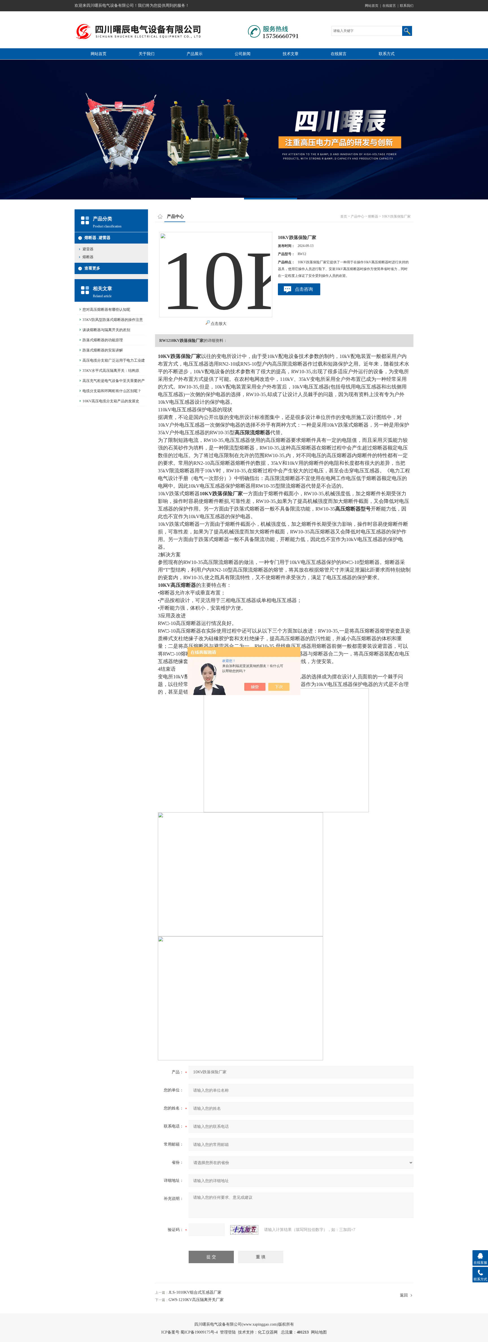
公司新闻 (242, 54)
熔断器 (87, 257)
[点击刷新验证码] (244, 1230)
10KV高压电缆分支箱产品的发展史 (110, 401)
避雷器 (87, 249)
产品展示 (194, 54)
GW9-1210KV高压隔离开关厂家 (196, 1300)
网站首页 (371, 6)
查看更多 (92, 268)
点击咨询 (304, 289)
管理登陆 (228, 1332)
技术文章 (291, 54)
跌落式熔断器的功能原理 (102, 340)
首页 (343, 216)
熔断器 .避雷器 (97, 238)
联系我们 (406, 6)
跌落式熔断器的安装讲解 (102, 350)
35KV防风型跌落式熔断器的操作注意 (112, 320)
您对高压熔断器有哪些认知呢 (106, 309)
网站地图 (319, 1332)
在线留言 (389, 6)
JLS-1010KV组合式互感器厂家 (195, 1292)
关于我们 (146, 54)
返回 (404, 1295)
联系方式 (387, 54)
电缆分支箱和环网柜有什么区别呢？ (111, 391)
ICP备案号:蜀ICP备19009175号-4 (189, 1332)
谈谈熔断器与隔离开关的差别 (106, 330)
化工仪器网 (268, 1332)
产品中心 (357, 216)
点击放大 (218, 324)
